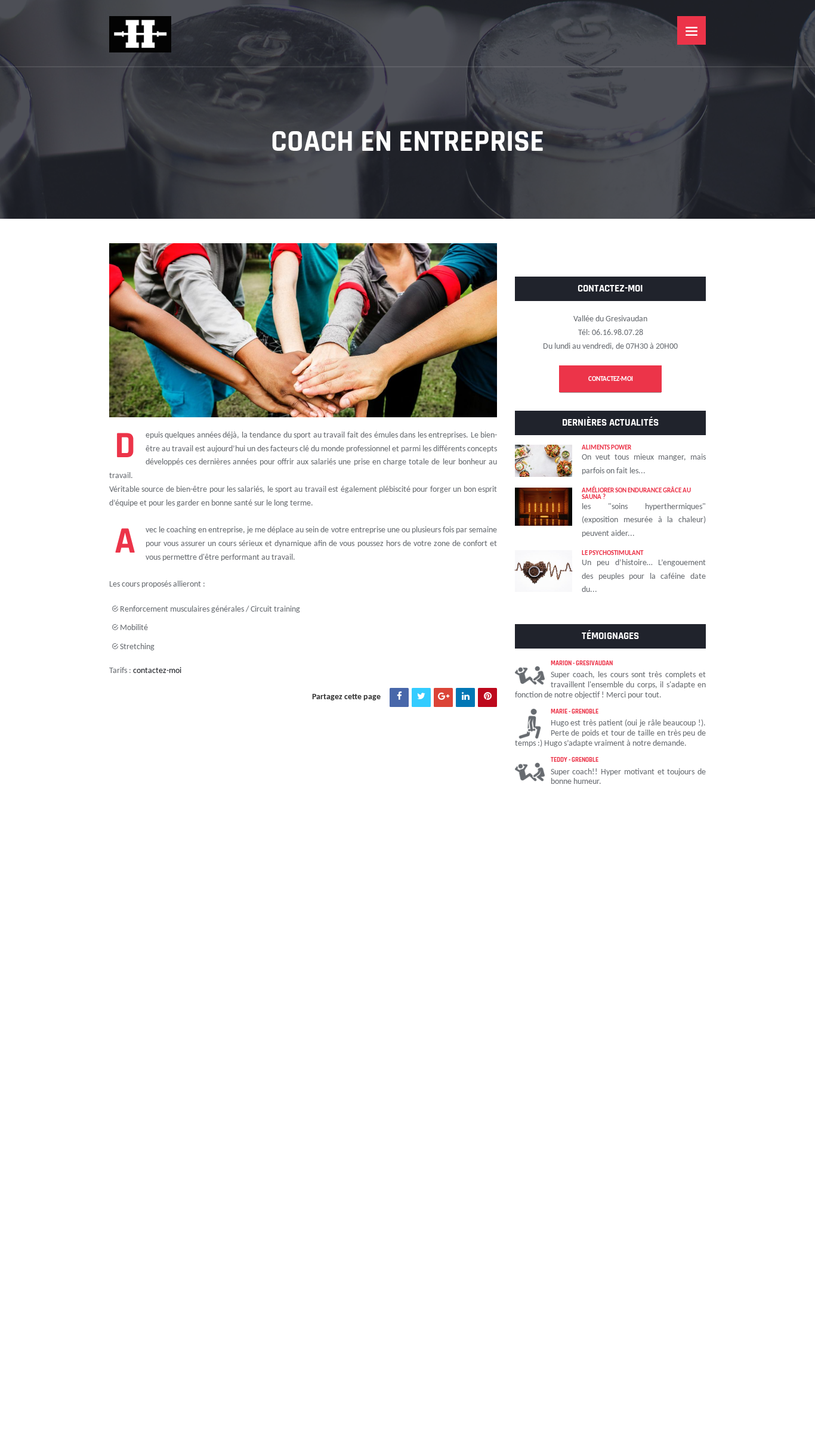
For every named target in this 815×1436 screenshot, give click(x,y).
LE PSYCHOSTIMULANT (612, 553)
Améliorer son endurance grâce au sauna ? (636, 494)
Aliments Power (606, 448)
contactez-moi (157, 670)
